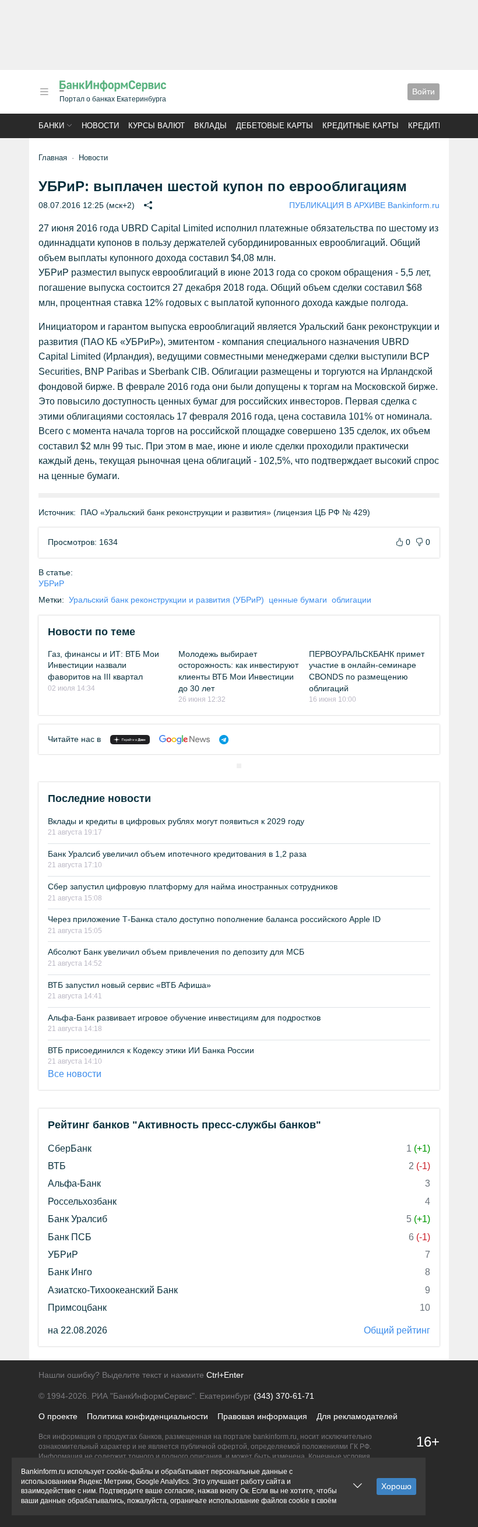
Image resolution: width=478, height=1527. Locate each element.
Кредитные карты (360, 125)
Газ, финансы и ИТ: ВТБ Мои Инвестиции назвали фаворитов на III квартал (103, 665)
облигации (351, 599)
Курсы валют (156, 125)
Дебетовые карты (274, 125)
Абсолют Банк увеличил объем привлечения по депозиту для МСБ (176, 951)
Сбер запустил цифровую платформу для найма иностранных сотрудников (193, 886)
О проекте (58, 1416)
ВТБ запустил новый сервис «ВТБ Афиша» (129, 985)
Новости (100, 125)
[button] (44, 92)
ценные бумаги (298, 599)
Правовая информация (262, 1416)
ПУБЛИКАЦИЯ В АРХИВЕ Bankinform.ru (364, 205)
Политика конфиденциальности (147, 1416)
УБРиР (51, 583)
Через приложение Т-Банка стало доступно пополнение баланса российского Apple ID (214, 919)
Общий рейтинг (397, 1330)
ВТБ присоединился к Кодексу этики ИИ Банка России (151, 1050)
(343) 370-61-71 (284, 1396)
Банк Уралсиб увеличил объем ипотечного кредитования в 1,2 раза (177, 854)
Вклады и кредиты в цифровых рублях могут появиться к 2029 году (176, 821)
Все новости (74, 1074)
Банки (51, 125)
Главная (52, 157)
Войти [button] (423, 91)
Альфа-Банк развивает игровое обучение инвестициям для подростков (184, 1017)
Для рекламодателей (357, 1416)
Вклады (210, 125)
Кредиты (426, 125)
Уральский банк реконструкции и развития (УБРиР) (166, 599)
